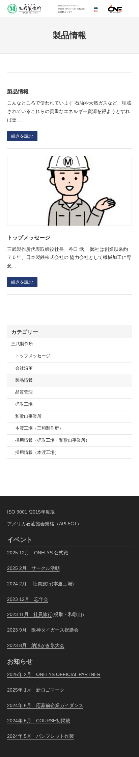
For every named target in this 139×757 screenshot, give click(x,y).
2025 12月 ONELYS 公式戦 (37, 552)
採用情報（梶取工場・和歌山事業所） (52, 440)
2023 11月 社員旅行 (29, 614)
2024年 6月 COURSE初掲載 (38, 720)
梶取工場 (24, 404)
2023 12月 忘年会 (27, 599)
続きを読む (22, 136)
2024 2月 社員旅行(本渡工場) (40, 583)
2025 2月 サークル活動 (33, 568)
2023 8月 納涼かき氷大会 (35, 645)
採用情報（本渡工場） (37, 452)
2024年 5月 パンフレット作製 (40, 736)
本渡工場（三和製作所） (39, 428)
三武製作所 (22, 344)
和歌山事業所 (28, 416)
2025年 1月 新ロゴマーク (35, 690)
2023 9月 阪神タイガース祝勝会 (43, 630)
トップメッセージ (28, 237)
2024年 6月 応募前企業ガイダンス (45, 705)
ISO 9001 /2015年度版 (31, 512)
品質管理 (24, 392)
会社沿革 (24, 368)
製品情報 (18, 91)
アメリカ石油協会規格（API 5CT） (44, 523)
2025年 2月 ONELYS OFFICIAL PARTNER (54, 674)
